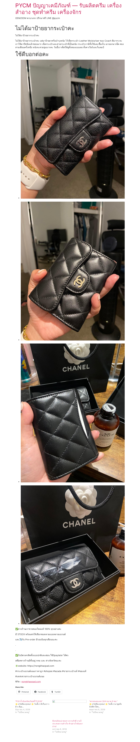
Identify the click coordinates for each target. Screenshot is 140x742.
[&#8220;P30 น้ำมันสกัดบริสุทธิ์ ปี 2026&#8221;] (33, 707)
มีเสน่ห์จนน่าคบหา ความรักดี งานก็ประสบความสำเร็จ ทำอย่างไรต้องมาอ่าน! (67, 723)
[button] (73, 129)
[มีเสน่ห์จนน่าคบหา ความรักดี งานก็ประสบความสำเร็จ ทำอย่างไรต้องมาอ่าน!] (69, 710)
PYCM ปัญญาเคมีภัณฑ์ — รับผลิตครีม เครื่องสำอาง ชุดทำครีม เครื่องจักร (68, 8)
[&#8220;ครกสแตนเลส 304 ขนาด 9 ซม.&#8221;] (107, 707)
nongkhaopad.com (31, 681)
